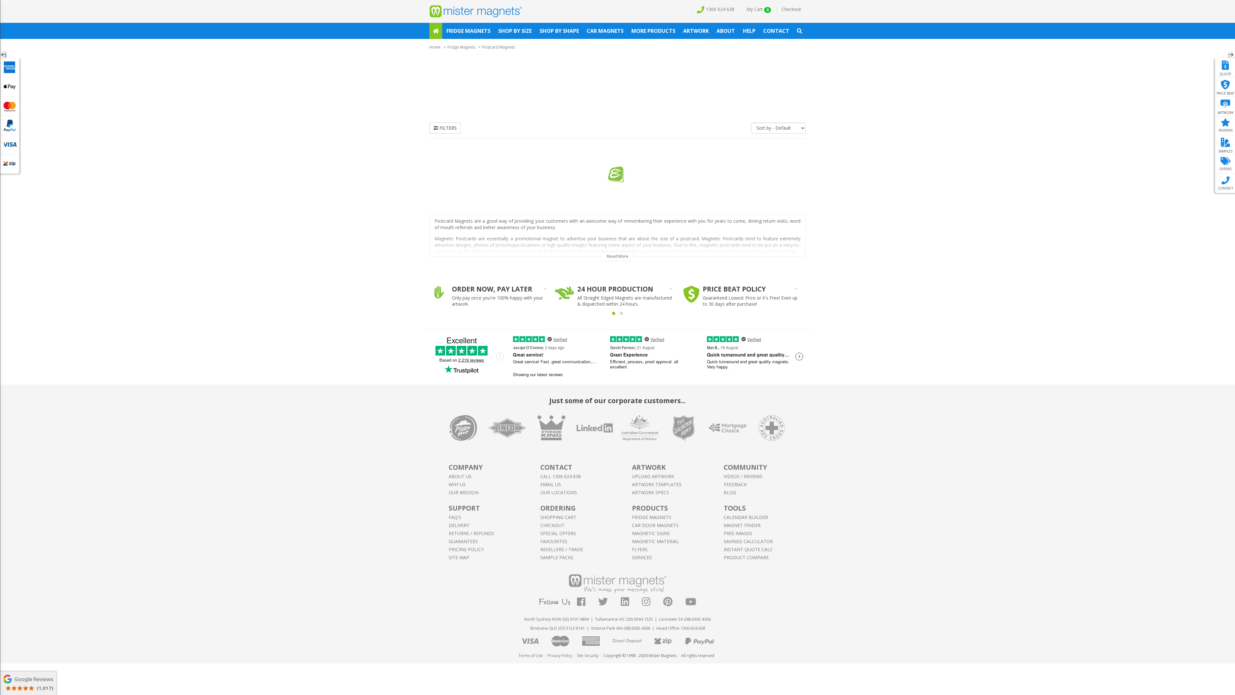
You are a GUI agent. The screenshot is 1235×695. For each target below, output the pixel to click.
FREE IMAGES (738, 533)
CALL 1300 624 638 (560, 476)
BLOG (730, 492)
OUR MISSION (464, 492)
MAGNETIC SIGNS (651, 533)
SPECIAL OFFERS (558, 533)
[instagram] (652, 603)
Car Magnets (605, 30)
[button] (614, 313)
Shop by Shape (559, 30)
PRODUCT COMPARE (746, 557)
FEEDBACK (735, 484)
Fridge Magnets (468, 30)
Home (435, 47)
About (726, 30)
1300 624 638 (720, 9)
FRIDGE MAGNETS (651, 517)
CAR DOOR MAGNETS (655, 525)
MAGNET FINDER (742, 525)
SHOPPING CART (558, 517)
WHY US (457, 484)
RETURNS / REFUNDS (471, 533)
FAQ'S (455, 517)
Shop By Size (515, 30)
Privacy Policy (560, 655)
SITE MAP (459, 557)
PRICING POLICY (466, 549)
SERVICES (642, 557)
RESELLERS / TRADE (561, 549)
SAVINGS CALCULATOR (748, 541)
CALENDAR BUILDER (746, 517)
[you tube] (690, 603)
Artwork (696, 30)
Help (749, 30)
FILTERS (447, 128)
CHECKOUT (552, 525)
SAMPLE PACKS (556, 557)
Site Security (588, 655)
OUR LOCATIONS (558, 492)
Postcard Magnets (498, 47)
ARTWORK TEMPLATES (657, 484)
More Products (653, 30)
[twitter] (609, 603)
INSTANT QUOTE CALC (748, 549)
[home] (435, 31)
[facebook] (587, 603)
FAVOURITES (553, 541)
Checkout (791, 9)
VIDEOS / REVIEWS (743, 476)
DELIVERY (459, 525)
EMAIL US (550, 484)
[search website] (799, 31)
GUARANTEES (463, 541)
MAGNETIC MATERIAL (655, 541)
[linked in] (631, 603)
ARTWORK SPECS (650, 492)
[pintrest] (674, 603)
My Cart (757, 9)
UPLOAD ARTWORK (653, 476)
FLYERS (640, 549)
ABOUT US (460, 476)
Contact (776, 30)
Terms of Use (530, 655)
